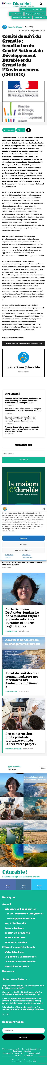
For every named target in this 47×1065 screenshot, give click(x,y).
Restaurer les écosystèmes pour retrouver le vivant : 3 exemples (22, 563)
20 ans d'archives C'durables (16, 117)
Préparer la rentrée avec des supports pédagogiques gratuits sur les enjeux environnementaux (22, 429)
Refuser (23, 544)
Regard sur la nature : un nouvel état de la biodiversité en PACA (23, 986)
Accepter (23, 538)
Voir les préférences (23, 550)
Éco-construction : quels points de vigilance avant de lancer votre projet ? (21, 739)
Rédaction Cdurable (15, 27)
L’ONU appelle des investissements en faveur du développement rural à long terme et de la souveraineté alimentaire (22, 1000)
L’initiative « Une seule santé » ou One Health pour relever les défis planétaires (23, 1008)
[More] (28, 130)
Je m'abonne (23, 460)
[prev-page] (3, 1014)
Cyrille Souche (11, 631)
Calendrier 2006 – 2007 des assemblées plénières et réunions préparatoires (22, 993)
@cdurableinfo (14, 767)
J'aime (8, 880)
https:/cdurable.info (23, 371)
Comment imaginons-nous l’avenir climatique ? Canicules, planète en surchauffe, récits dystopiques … (20, 418)
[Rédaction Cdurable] (5, 27)
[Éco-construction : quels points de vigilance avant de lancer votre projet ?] (23, 714)
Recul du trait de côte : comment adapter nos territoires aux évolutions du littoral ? (23, 409)
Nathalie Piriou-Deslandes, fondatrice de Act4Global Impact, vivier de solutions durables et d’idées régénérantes (23, 400)
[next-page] (7, 1014)
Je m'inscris (23, 1037)
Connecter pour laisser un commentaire (23, 343)
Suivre (43, 768)
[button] (43, 509)
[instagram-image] (12, 785)
